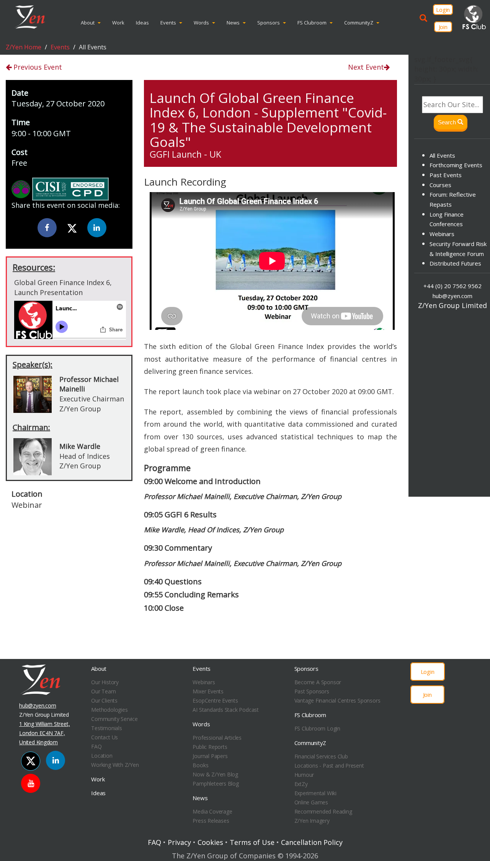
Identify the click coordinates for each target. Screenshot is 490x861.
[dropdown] (100, 22)
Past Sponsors (311, 691)
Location (101, 755)
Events (168, 22)
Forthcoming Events (456, 165)
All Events (442, 155)
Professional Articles (217, 737)
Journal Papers (210, 756)
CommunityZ (358, 22)
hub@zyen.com (452, 296)
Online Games (311, 802)
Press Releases (211, 820)
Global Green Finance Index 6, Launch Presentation (63, 287)
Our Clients (104, 700)
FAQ (96, 746)
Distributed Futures (455, 263)
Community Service (114, 718)
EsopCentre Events (215, 700)
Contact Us (104, 737)
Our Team (103, 691)
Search (447, 122)
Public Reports (210, 746)
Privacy (179, 842)
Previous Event (36, 67)
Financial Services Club (321, 756)
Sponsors (268, 22)
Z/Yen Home (23, 47)
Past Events (446, 175)
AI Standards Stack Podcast (226, 709)
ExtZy (301, 784)
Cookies (210, 842)
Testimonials (106, 728)
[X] (72, 228)
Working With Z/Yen (115, 764)
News (233, 22)
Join (443, 27)
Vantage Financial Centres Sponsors (337, 700)
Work (118, 22)
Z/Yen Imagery (312, 820)
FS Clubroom (312, 22)
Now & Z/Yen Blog (215, 774)
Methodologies (109, 709)
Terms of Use (252, 842)
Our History (105, 682)
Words (201, 22)
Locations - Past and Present (329, 765)
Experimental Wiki (315, 793)
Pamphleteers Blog (215, 783)
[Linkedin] (96, 227)
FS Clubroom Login (317, 728)
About (88, 22)
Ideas (142, 22)
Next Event (366, 67)
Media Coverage (212, 811)
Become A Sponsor (317, 682)
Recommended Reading (323, 811)
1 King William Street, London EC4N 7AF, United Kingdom (44, 733)
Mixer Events (208, 691)
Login (443, 9)
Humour (304, 774)
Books (200, 765)
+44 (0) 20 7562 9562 (452, 286)
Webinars (442, 234)
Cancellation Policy (312, 842)
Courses (440, 185)
